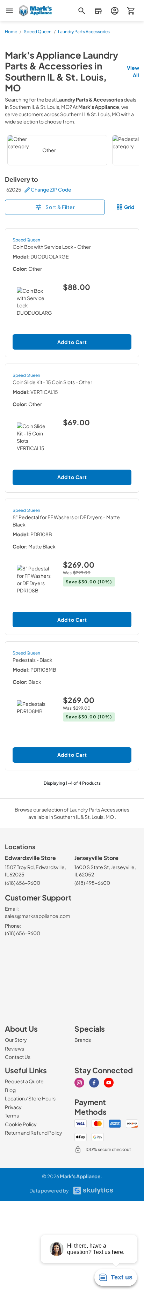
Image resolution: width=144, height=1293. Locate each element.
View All (133, 71)
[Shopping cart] (131, 10)
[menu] (9, 11)
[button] (98, 10)
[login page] (114, 10)
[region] (72, 150)
